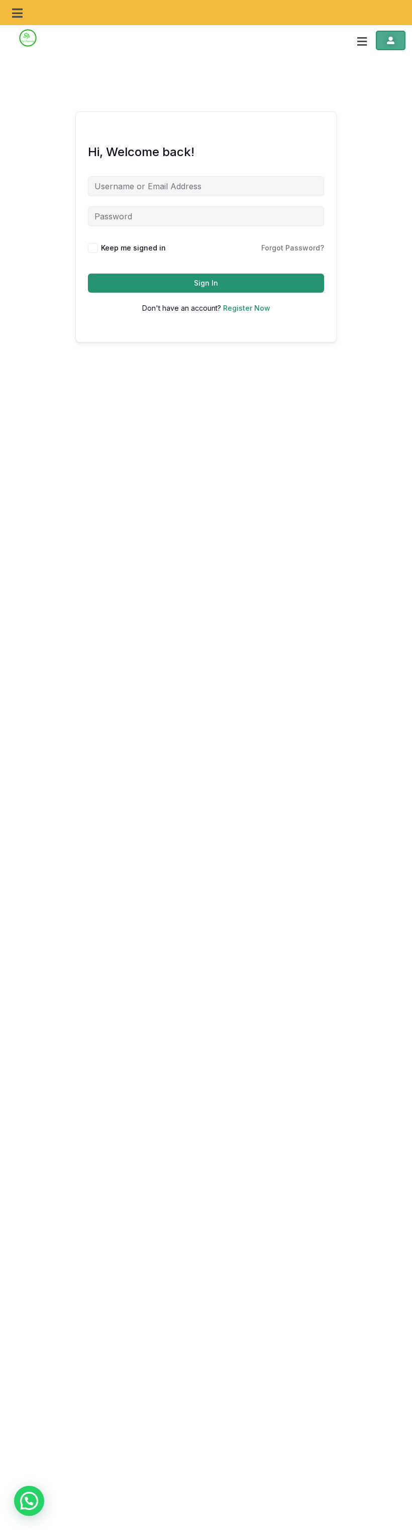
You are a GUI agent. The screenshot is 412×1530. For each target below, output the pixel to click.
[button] (17, 13)
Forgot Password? (292, 247)
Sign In (206, 283)
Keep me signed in (133, 247)
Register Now (246, 308)
